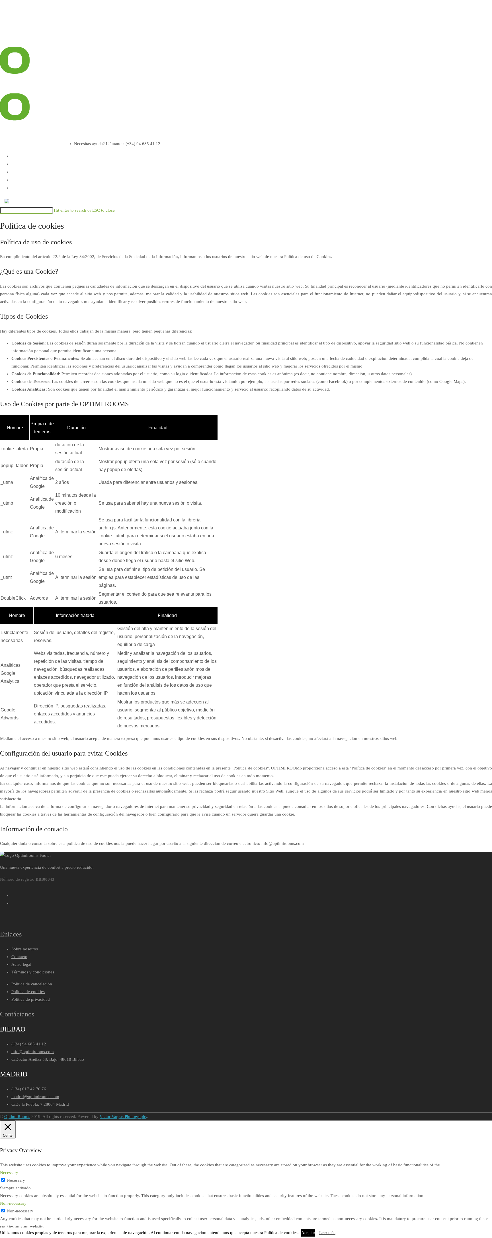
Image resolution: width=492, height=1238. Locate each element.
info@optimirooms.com (32, 1051)
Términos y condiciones (32, 972)
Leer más (327, 1232)
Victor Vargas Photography (123, 1116)
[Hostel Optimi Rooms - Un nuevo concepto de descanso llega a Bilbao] (15, 23)
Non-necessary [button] (13, 1203)
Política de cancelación (31, 984)
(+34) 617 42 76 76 (28, 1089)
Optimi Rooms (17, 1116)
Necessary (16, 1180)
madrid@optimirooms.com (35, 1096)
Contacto (19, 956)
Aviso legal (21, 964)
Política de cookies (28, 991)
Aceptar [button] (308, 1232)
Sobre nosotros (24, 949)
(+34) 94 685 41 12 (28, 1044)
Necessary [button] (9, 1172)
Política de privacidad (30, 999)
